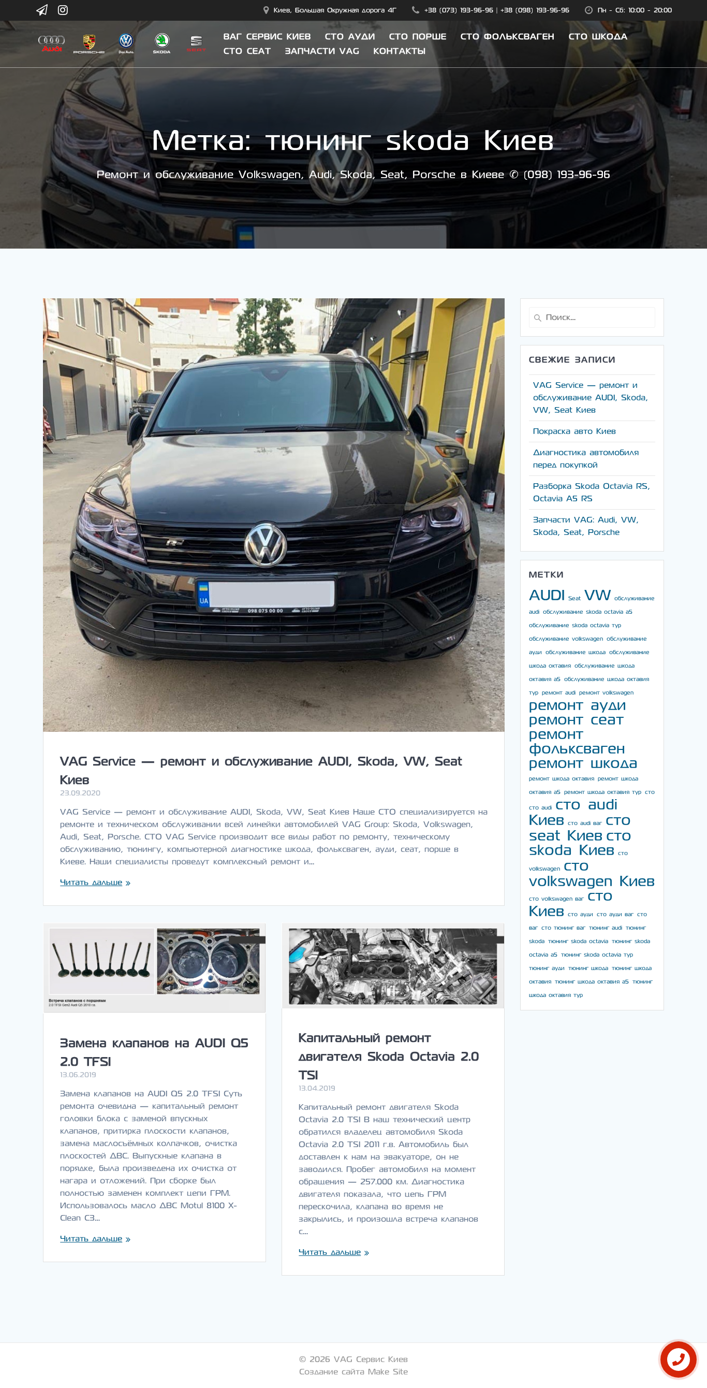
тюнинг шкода (588, 968)
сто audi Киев (573, 812)
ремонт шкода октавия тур (602, 792)
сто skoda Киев (580, 843)
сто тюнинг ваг (563, 928)
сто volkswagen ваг (556, 899)
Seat (574, 598)
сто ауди (580, 914)
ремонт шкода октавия (561, 779)
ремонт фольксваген (577, 741)
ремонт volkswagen (606, 693)
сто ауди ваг (615, 914)
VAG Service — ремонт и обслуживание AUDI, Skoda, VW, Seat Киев (590, 397)
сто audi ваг (585, 823)
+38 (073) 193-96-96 (458, 10)
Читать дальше (91, 882)
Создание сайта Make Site (353, 1371)
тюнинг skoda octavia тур (597, 955)
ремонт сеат (576, 720)
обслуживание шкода (576, 652)
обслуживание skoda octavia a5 (587, 612)
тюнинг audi (605, 928)
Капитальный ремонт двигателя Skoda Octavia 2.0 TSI (389, 1056)
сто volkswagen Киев (592, 873)
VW (597, 595)
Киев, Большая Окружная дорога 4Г (335, 10)
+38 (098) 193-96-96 (534, 10)
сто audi (540, 808)
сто (650, 792)
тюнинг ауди (547, 968)
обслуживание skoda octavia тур (575, 625)
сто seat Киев (580, 828)
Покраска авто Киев (574, 431)
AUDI (547, 595)
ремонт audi (559, 693)
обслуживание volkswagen (566, 639)
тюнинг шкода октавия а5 (592, 982)
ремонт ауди (577, 705)
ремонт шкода (583, 763)
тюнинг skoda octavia (578, 941)
